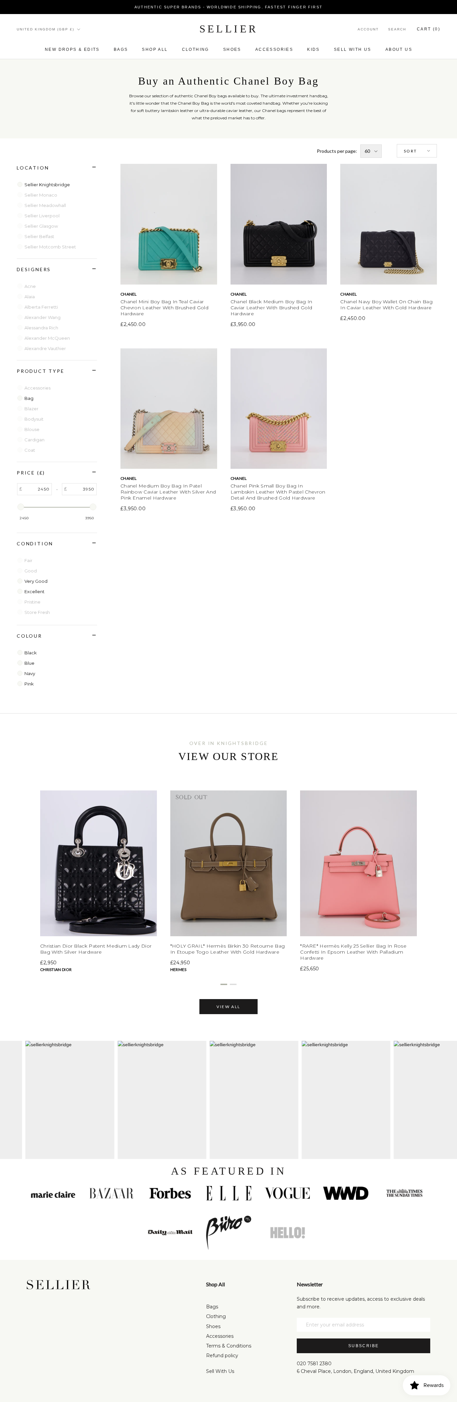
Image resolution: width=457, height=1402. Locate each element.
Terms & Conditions (228, 1346)
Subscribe (363, 1345)
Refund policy (222, 1356)
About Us (398, 49)
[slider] (20, 507)
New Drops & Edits (72, 49)
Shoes (232, 49)
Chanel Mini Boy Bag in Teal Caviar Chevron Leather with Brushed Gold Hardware (164, 308)
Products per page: (337, 151)
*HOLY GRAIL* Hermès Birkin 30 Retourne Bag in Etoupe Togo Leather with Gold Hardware (227, 949)
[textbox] (37, 489)
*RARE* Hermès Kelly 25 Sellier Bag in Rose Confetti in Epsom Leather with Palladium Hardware (353, 952)
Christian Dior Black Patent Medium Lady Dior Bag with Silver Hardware (96, 949)
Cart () (428, 29)
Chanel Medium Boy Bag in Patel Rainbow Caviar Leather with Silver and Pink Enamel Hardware (168, 492)
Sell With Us (220, 1371)
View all (228, 1006)
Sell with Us (352, 49)
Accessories (274, 49)
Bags (121, 49)
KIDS (313, 49)
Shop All (155, 49)
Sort (410, 150)
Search (397, 29)
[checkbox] (57, 185)
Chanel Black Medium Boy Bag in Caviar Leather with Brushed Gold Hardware (271, 308)
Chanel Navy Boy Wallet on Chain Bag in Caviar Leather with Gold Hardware (386, 305)
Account (368, 29)
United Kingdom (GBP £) (45, 29)
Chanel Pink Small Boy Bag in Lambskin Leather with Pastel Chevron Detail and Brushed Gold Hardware (278, 492)
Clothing (195, 49)
